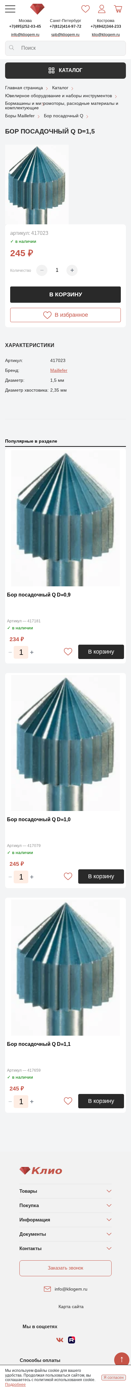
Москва (25, 20)
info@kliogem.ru (71, 1289)
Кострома (105, 20)
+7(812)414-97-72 (65, 26)
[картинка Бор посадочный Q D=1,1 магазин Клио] (65, 968)
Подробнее (15, 1384)
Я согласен (114, 1377)
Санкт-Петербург (65, 20)
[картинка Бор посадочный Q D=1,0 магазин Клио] (65, 743)
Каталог (70, 70)
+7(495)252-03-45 (25, 26)
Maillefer (58, 370)
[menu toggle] (10, 9)
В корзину (65, 294)
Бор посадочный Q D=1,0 (39, 819)
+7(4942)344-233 (106, 26)
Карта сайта (71, 1306)
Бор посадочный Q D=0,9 (39, 594)
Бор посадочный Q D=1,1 (39, 1044)
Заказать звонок (65, 1268)
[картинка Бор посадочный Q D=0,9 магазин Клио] (65, 518)
